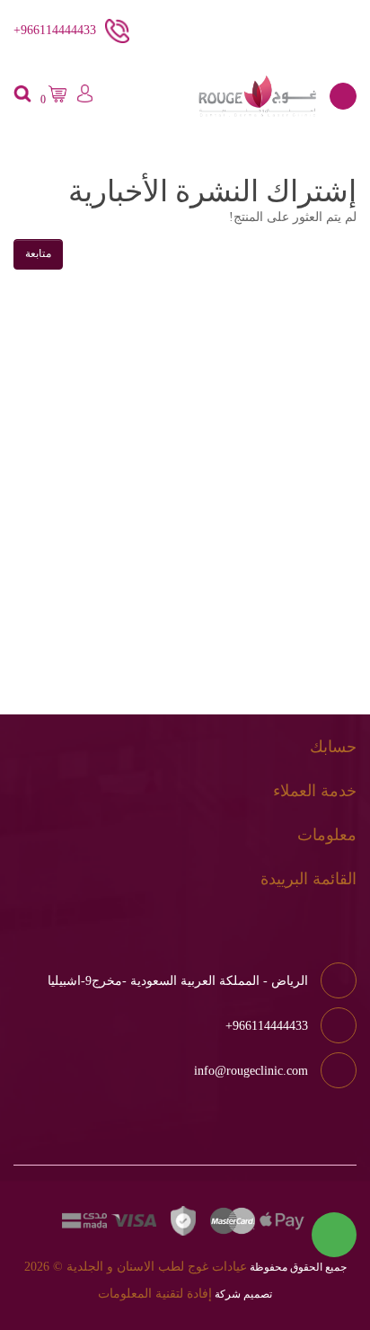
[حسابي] (84, 96)
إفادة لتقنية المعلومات (155, 1293)
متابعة (38, 253)
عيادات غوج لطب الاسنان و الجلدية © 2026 (135, 1266)
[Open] (343, 96)
